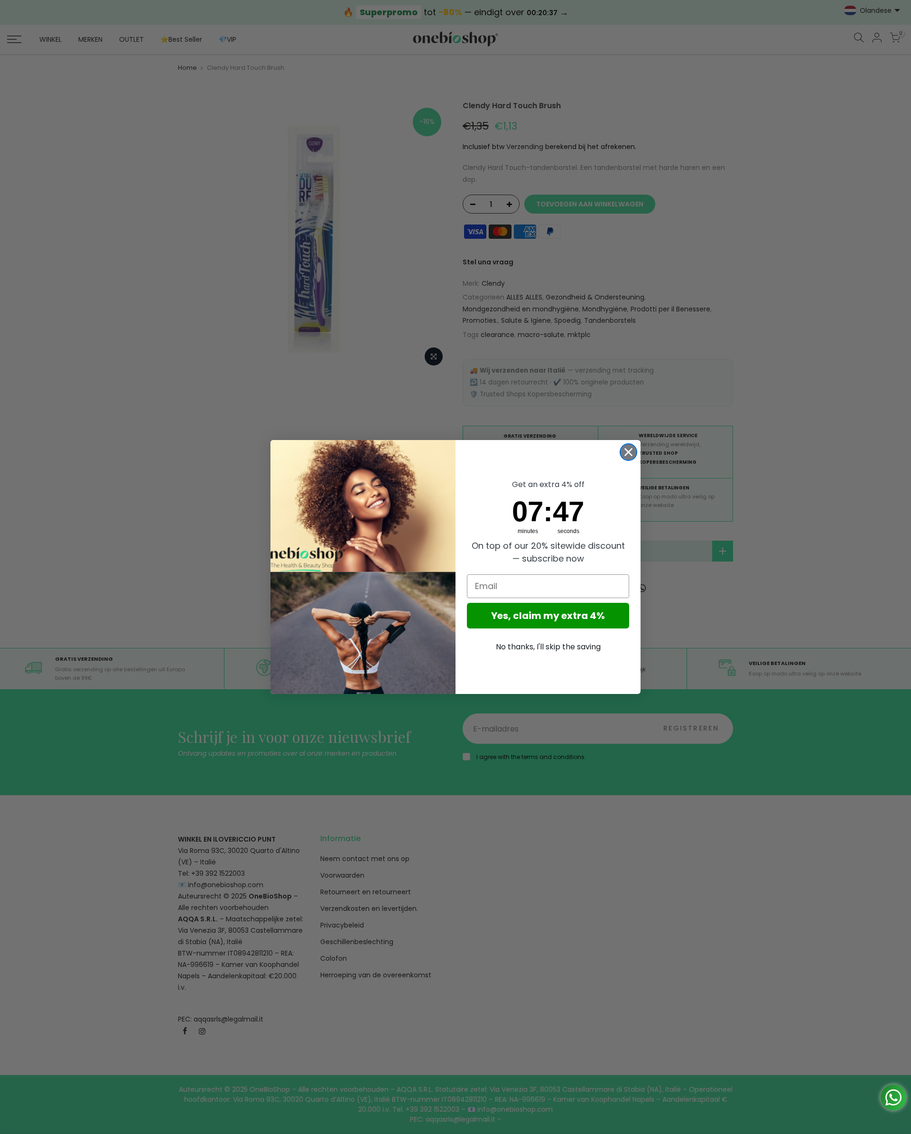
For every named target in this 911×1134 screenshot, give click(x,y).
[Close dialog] (628, 452)
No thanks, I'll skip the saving (548, 646)
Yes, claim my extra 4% (548, 615)
